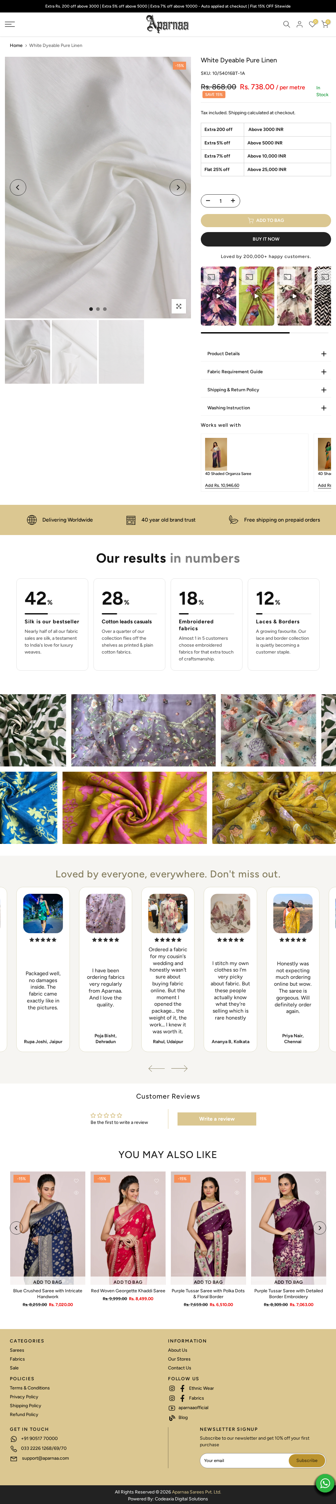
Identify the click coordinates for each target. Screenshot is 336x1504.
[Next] (178, 187)
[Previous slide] (210, 462)
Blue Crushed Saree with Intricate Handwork (47, 1293)
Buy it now (266, 239)
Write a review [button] (217, 1119)
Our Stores (179, 1359)
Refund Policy (24, 1414)
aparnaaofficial (193, 1407)
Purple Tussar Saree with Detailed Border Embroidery (288, 1293)
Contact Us (179, 1368)
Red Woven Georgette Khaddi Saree (128, 1290)
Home (16, 45)
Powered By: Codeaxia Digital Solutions (168, 1499)
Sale (14, 1368)
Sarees (17, 1350)
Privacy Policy (24, 1397)
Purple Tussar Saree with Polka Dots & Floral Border (208, 1293)
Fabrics (17, 1359)
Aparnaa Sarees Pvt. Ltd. (196, 1492)
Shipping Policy (25, 1405)
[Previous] (18, 187)
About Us (177, 1350)
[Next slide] (321, 462)
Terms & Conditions (30, 1388)
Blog (183, 1417)
